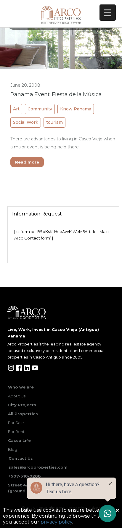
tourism (54, 122)
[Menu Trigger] (107, 12)
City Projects (22, 404)
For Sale (16, 422)
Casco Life (19, 440)
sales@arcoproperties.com (38, 467)
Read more (27, 162)
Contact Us (21, 458)
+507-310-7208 (25, 476)
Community (40, 109)
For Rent (16, 431)
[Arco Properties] (61, 15)
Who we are (21, 387)
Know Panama (75, 109)
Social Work (25, 122)
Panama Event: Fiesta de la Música (56, 94)
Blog (12, 449)
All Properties (23, 413)
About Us (16, 396)
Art (16, 109)
